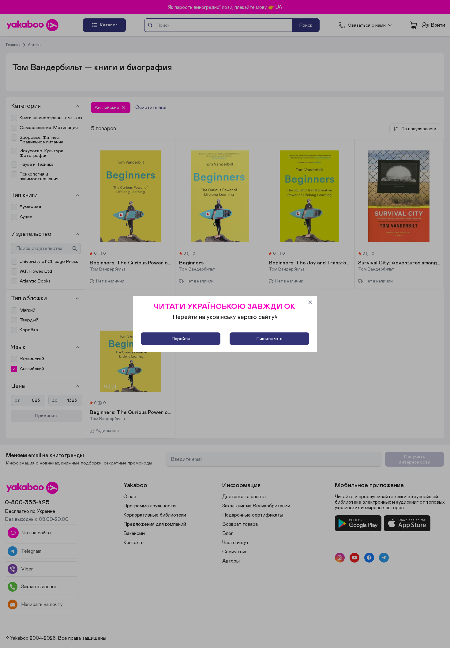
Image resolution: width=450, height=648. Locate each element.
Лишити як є (269, 338)
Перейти (181, 338)
